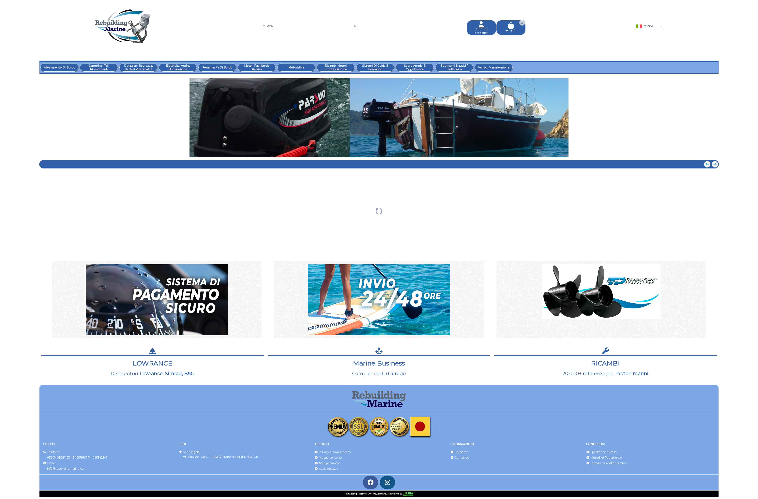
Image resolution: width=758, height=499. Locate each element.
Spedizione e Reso (603, 452)
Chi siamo (461, 452)
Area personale (329, 463)
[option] (59, 67)
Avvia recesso (328, 468)
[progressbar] (379, 210)
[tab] (687, 151)
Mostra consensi (330, 457)
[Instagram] (387, 482)
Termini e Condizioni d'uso (608, 463)
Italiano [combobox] (647, 26)
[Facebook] (370, 482)
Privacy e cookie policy (335, 452)
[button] (707, 152)
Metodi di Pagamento (606, 457)
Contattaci (462, 457)
